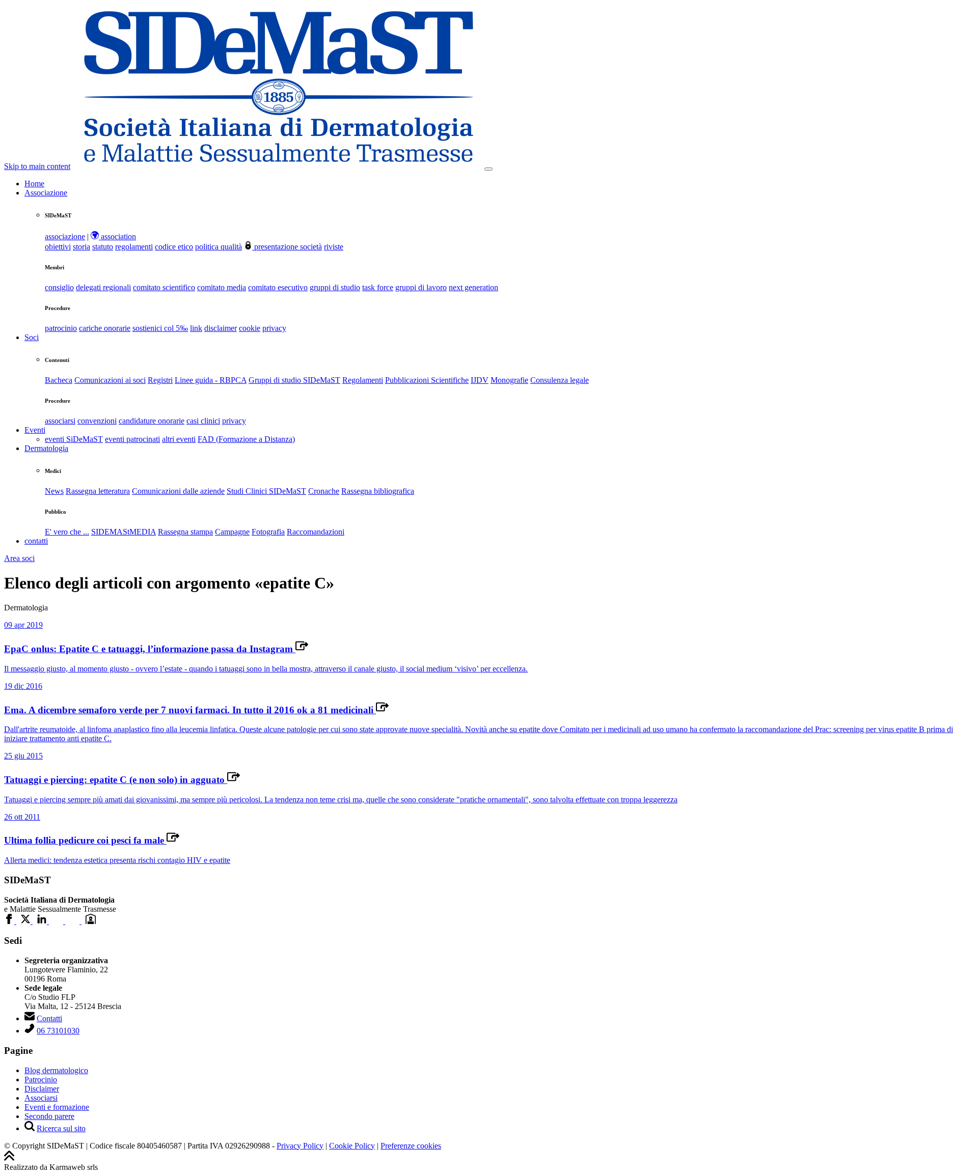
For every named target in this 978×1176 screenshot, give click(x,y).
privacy (274, 328)
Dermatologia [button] (46, 448)
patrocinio (61, 328)
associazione (65, 236)
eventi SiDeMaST (74, 439)
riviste (333, 246)
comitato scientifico (164, 287)
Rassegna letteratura (98, 491)
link (196, 328)
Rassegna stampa (185, 531)
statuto (102, 246)
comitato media (221, 287)
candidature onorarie (151, 420)
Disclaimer (41, 1088)
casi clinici (203, 420)
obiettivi (58, 246)
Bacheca (58, 380)
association (117, 236)
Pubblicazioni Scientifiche (427, 380)
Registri (160, 380)
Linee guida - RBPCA (211, 380)
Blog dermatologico (56, 1070)
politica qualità (218, 246)
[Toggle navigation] (488, 169)
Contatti (49, 1018)
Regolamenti (362, 380)
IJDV (479, 380)
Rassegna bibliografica (377, 491)
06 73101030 (58, 1030)
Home (34, 183)
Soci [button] (31, 337)
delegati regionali (103, 287)
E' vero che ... (67, 531)
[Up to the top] (9, 1158)
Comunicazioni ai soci (110, 380)
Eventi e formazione (56, 1107)
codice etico (174, 246)
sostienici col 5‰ (160, 328)
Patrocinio (40, 1079)
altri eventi (179, 439)
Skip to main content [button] (37, 166)
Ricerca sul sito (61, 1128)
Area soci (19, 558)
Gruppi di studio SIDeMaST (294, 380)
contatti (36, 541)
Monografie (509, 380)
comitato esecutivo (278, 287)
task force (377, 287)
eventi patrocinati (132, 439)
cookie (249, 328)
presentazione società (287, 246)
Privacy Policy (300, 1145)
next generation (473, 287)
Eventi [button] (34, 430)
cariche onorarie (104, 328)
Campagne (232, 531)
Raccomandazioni (315, 531)
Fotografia (268, 531)
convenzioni (97, 420)
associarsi (60, 420)
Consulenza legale (559, 380)
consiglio (59, 287)
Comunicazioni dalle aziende (178, 491)
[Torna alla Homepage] (278, 166)
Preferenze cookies (411, 1145)
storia (81, 246)
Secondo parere (49, 1116)
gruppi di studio (335, 287)
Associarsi (41, 1098)
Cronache (323, 491)
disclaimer (220, 328)
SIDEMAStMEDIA (123, 531)
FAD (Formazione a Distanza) (246, 439)
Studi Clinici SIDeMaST (266, 491)
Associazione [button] (45, 192)
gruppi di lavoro (421, 287)
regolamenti (134, 246)
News (54, 491)
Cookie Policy (352, 1145)
